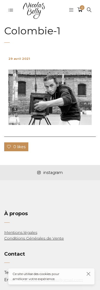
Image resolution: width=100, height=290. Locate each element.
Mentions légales (20, 232)
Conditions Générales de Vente (34, 238)
